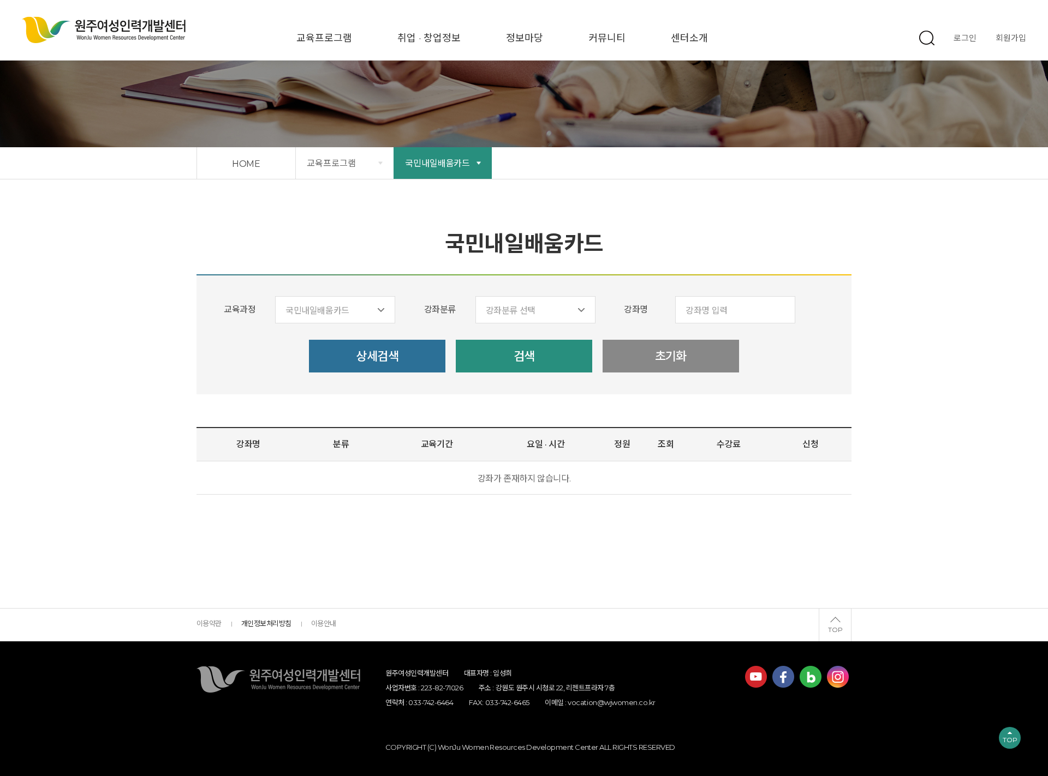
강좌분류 (440, 309)
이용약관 (209, 623)
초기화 (671, 356)
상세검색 (377, 356)
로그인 (965, 38)
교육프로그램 (324, 38)
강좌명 (636, 309)
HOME (246, 164)
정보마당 (524, 38)
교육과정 (239, 309)
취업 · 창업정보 (429, 38)
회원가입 (1011, 38)
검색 (524, 356)
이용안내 (323, 623)
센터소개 (689, 38)
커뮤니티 (607, 38)
